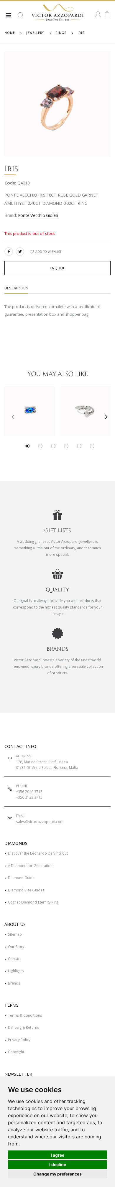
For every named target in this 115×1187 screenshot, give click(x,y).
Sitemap (15, 934)
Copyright (16, 1051)
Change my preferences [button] (57, 1173)
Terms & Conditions (25, 1015)
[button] (20, 17)
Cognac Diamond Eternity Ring (33, 902)
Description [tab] (16, 288)
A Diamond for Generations (31, 865)
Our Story (16, 946)
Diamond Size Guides (26, 890)
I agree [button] (57, 1155)
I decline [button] (57, 1164)
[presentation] (11, 416)
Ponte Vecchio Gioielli (38, 215)
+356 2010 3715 (29, 791)
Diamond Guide (21, 877)
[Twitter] (20, 251)
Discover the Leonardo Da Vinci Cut (38, 853)
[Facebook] (8, 251)
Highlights (16, 970)
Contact (14, 958)
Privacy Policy (19, 1039)
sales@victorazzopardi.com (39, 821)
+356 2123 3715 (29, 797)
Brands (14, 983)
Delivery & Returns (23, 1027)
